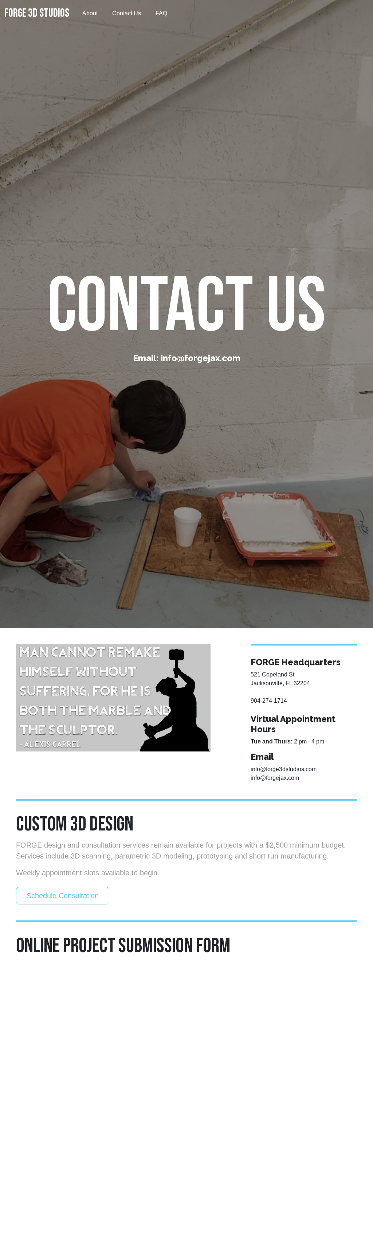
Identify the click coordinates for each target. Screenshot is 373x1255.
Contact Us (126, 13)
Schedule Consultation (63, 896)
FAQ (161, 13)
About (90, 13)
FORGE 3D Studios (36, 13)
